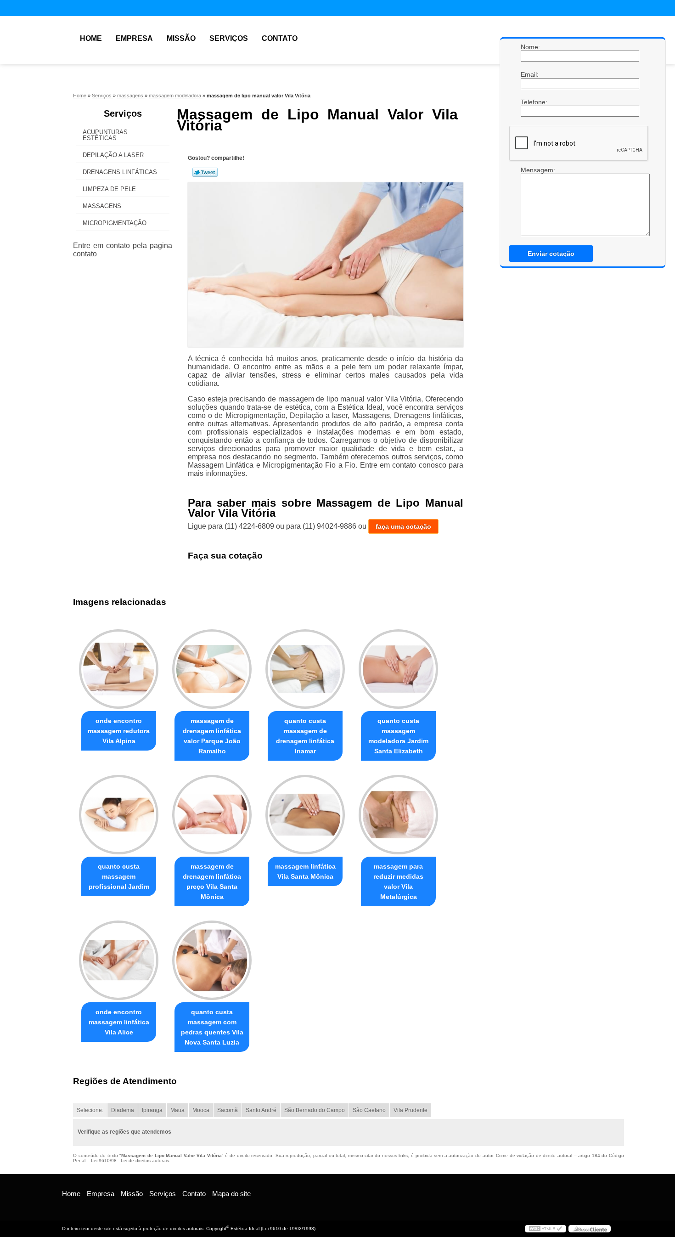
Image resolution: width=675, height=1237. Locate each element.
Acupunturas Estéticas (105, 135)
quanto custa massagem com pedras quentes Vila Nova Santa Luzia (212, 1027)
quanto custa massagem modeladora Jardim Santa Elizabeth (398, 736)
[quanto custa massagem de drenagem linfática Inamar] (305, 669)
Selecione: (90, 1110)
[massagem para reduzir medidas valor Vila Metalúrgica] (398, 814)
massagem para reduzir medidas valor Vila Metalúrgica (398, 881)
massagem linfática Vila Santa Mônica (305, 871)
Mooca (200, 1110)
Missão (181, 38)
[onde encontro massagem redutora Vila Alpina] (118, 669)
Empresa (134, 38)
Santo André (261, 1110)
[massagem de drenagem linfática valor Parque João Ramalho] (212, 669)
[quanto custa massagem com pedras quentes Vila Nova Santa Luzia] (212, 960)
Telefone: (530, 102)
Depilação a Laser (113, 155)
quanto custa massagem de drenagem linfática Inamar (305, 736)
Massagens (102, 206)
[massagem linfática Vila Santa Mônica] (305, 814)
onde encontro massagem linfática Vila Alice (119, 1022)
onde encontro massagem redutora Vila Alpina (119, 731)
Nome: (530, 47)
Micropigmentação (114, 223)
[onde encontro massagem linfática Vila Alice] (118, 960)
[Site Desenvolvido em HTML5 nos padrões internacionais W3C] (545, 1228)
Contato (280, 38)
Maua (177, 1110)
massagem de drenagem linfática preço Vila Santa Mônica (212, 881)
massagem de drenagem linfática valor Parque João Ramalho (212, 736)
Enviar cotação (551, 253)
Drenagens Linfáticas (120, 172)
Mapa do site (231, 1193)
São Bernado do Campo (314, 1110)
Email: (530, 74)
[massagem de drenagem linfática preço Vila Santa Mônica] (212, 814)
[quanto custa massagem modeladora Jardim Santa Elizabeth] (398, 669)
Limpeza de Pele (109, 189)
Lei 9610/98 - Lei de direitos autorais (130, 1160)
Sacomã (227, 1110)
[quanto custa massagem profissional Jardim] (118, 814)
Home (91, 38)
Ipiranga (152, 1110)
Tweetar (205, 172)
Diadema (122, 1110)
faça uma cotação (403, 526)
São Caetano (369, 1110)
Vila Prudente (411, 1110)
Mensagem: (530, 201)
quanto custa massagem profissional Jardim (119, 876)
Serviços (228, 38)
